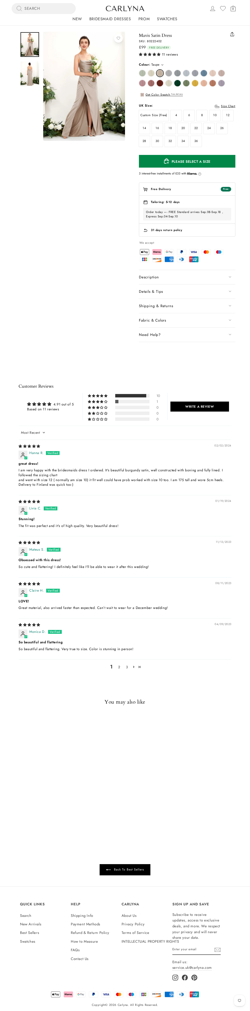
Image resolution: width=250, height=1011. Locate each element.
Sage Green (142, 73)
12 (227, 115)
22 (196, 128)
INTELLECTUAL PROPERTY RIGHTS (150, 941)
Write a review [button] (199, 406)
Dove (168, 73)
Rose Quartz (142, 83)
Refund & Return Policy (90, 932)
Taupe (159, 73)
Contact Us (80, 958)
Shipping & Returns (156, 306)
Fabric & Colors (152, 320)
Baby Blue (186, 73)
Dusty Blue (195, 73)
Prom (144, 19)
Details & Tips (151, 291)
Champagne (151, 73)
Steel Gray (177, 73)
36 (196, 141)
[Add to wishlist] (118, 38)
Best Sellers (29, 932)
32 (170, 141)
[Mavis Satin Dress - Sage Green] (18, 801)
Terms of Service (135, 932)
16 (157, 128)
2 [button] (119, 667)
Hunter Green (177, 83)
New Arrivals (30, 924)
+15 (49, 801)
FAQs (75, 950)
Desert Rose (151, 83)
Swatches (167, 19)
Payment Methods (85, 924)
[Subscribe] (217, 950)
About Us (129, 915)
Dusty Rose (221, 73)
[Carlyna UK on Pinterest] (194, 977)
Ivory (168, 83)
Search (25, 915)
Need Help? (150, 334)
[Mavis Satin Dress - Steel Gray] (44, 801)
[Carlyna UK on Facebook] (185, 977)
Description (149, 277)
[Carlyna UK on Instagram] (175, 977)
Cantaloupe (203, 83)
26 (222, 128)
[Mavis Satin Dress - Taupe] (31, 801)
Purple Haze (221, 83)
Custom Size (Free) (153, 115)
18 (170, 128)
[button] (150, 54)
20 (183, 128)
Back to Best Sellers (128, 869)
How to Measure (84, 941)
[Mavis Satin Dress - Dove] (37, 801)
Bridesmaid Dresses (110, 19)
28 (144, 141)
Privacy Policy (133, 924)
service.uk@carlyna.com (192, 967)
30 (157, 141)
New (77, 19)
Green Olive (186, 83)
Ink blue (203, 73)
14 (144, 128)
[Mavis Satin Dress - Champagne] (25, 801)
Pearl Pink (212, 73)
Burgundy (159, 83)
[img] (29, 446)
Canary (195, 83)
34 (183, 141)
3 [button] (127, 667)
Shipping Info (82, 915)
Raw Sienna (212, 83)
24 (209, 128)
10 (215, 115)
